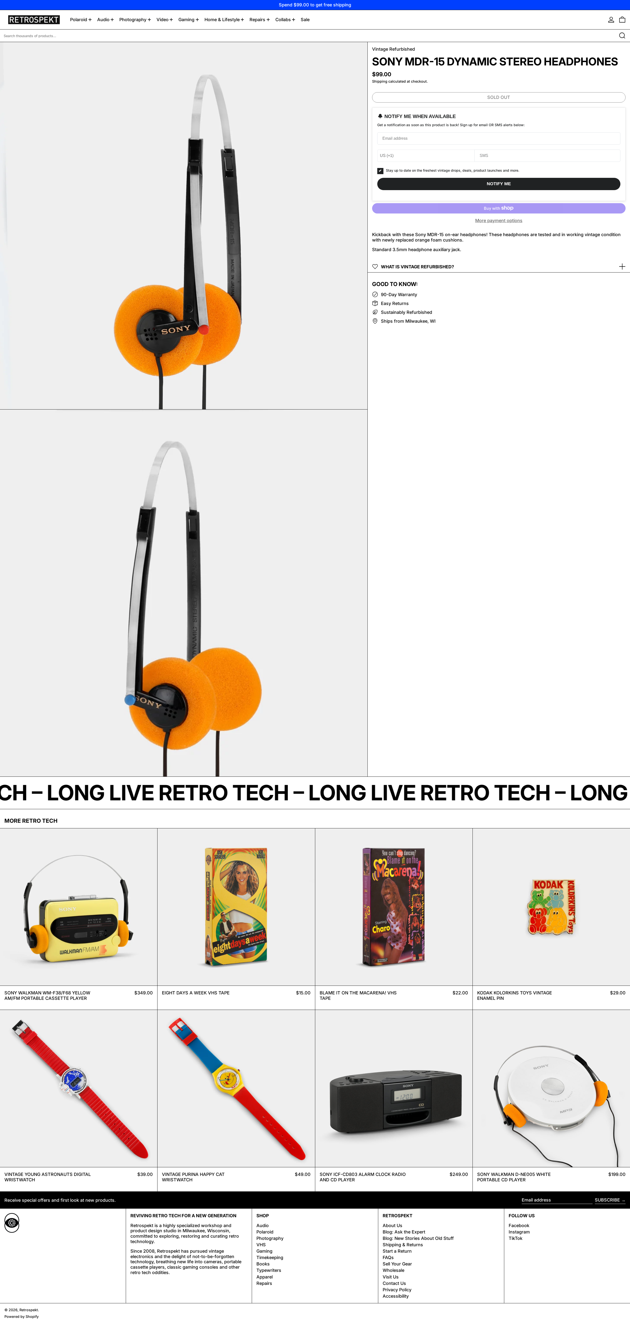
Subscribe (607, 1199)
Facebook (519, 1225)
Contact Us (394, 1283)
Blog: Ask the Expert (404, 1231)
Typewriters (268, 1270)
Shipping (379, 81)
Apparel (264, 1276)
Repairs (264, 1283)
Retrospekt (28, 1310)
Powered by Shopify (21, 1316)
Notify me (499, 183)
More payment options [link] (498, 220)
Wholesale (393, 1270)
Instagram (519, 1231)
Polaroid (264, 1231)
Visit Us (391, 1276)
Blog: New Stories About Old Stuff (418, 1238)
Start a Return (397, 1251)
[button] (622, 19)
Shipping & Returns (403, 1244)
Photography (270, 1238)
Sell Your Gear (397, 1263)
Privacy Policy (397, 1289)
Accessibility (396, 1296)
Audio (262, 1225)
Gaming (264, 1251)
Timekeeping (269, 1257)
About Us (392, 1225)
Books (263, 1263)
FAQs (388, 1257)
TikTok (515, 1238)
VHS (261, 1244)
